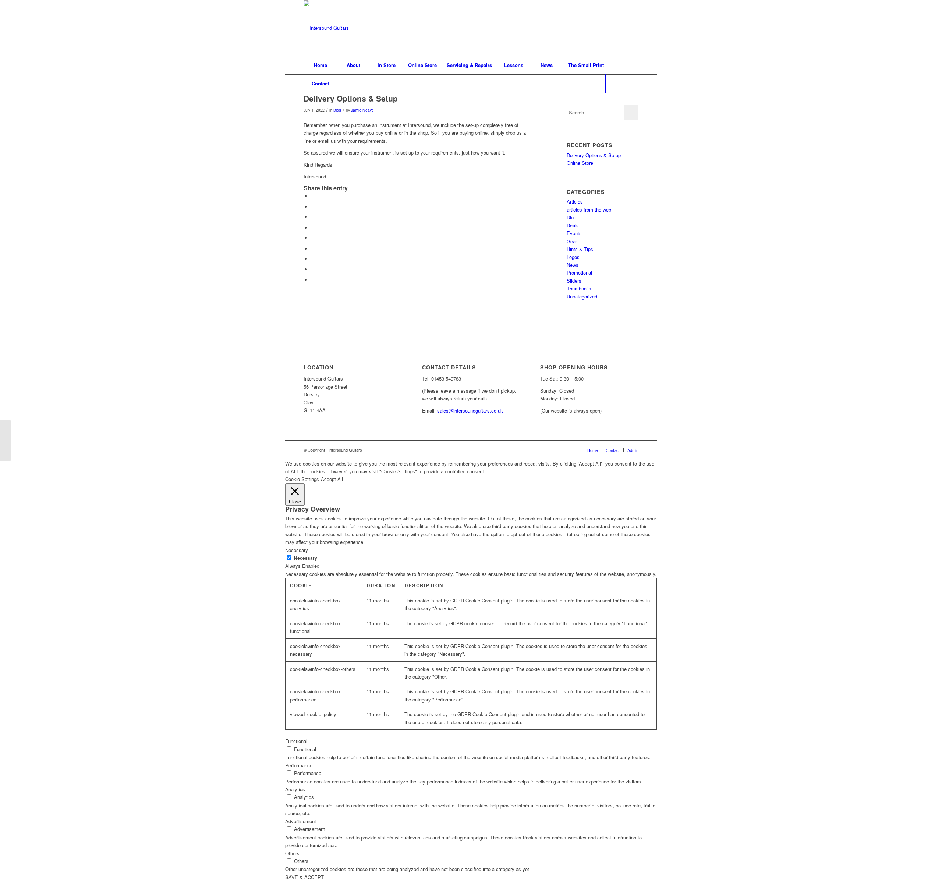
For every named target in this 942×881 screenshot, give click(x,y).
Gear (572, 241)
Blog (337, 110)
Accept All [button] (332, 478)
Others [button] (292, 853)
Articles (575, 201)
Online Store (580, 162)
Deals (573, 225)
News (572, 264)
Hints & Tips (580, 248)
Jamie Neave (362, 110)
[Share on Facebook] (313, 195)
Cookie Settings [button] (302, 478)
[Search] (621, 83)
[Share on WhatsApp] (313, 216)
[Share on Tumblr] (313, 248)
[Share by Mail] (313, 279)
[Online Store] (5, 440)
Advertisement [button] (300, 821)
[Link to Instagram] (610, 27)
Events (574, 233)
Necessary (305, 558)
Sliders (574, 280)
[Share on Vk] (313, 258)
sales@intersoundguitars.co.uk (470, 410)
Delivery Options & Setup (594, 155)
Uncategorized (582, 296)
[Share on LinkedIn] (313, 237)
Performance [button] (298, 765)
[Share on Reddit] (313, 269)
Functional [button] (296, 740)
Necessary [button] (296, 549)
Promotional (579, 272)
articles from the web (589, 209)
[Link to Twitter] (599, 27)
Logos (573, 257)
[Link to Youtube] (621, 27)
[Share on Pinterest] (313, 227)
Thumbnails (579, 288)
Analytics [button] (295, 789)
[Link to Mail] (632, 27)
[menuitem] (320, 65)
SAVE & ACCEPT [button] (304, 877)
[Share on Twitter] (313, 206)
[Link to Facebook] (588, 27)
